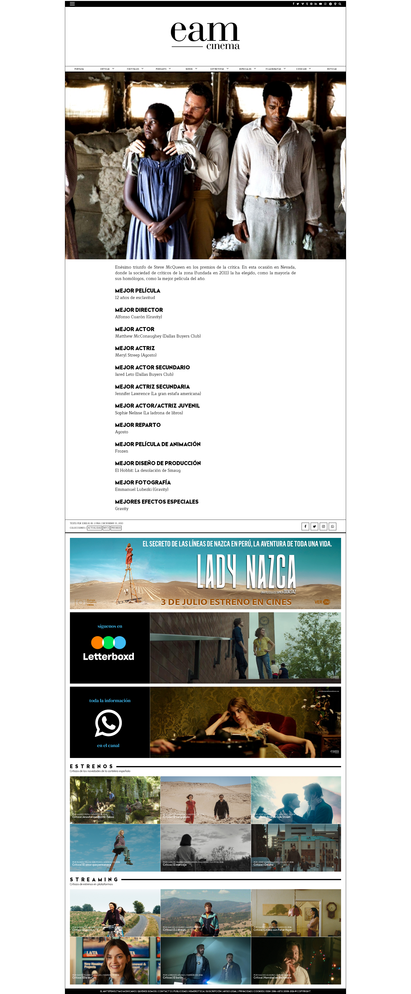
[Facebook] (305, 526)
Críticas (105, 69)
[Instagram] (323, 526)
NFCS (106, 528)
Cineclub (301, 69)
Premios (116, 528)
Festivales (133, 69)
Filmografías (273, 69)
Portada (79, 69)
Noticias (332, 69)
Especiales (245, 69)
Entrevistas (217, 69)
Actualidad (94, 528)
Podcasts (161, 69)
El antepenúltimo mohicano (130, 13)
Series (189, 69)
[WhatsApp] (332, 526)
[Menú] (72, 3)
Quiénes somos (146, 991)
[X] (314, 526)
